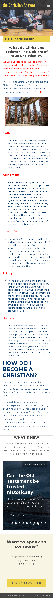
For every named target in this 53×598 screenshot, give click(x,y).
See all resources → (35, 464)
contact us (26, 405)
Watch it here (17, 515)
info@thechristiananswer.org (26, 556)
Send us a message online (26, 583)
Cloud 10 (47, 595)
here (5, 395)
